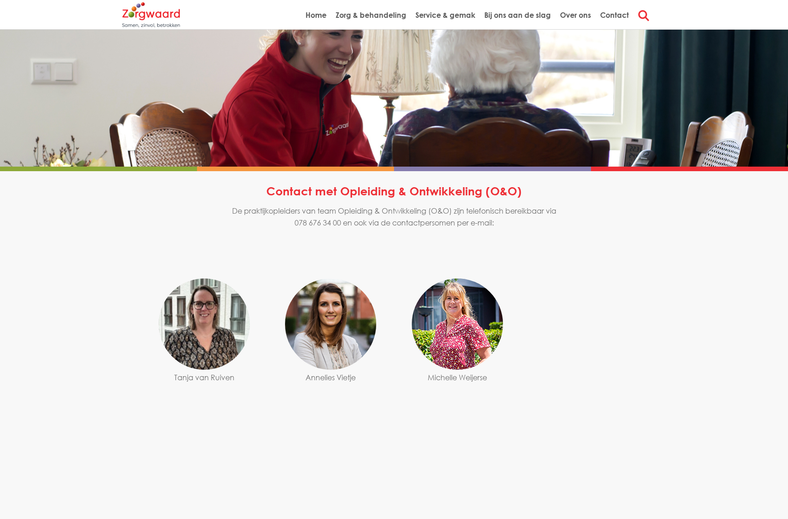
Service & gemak (445, 14)
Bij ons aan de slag (517, 14)
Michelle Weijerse (457, 377)
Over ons (575, 14)
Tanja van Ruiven (204, 377)
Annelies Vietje (331, 377)
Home (316, 14)
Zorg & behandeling (371, 14)
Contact (614, 14)
